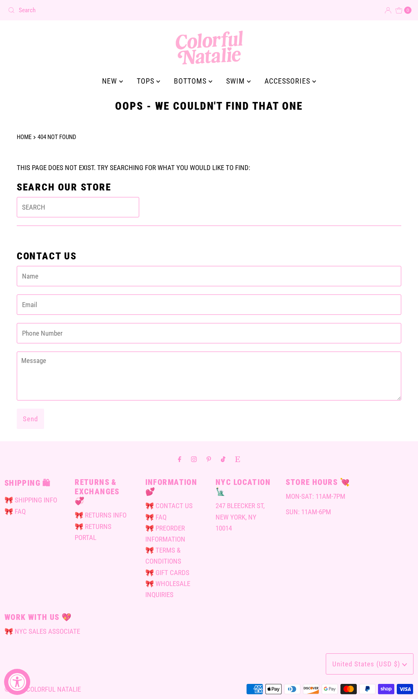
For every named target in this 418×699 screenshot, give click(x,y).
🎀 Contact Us (169, 506)
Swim (236, 81)
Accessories (288, 81)
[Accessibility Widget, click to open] (17, 682)
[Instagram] (194, 459)
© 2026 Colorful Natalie (42, 689)
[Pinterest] (209, 459)
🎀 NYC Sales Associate (42, 631)
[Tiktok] (223, 459)
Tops (146, 81)
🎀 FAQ (15, 511)
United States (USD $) (367, 664)
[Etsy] (237, 459)
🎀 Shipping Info (30, 500)
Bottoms (191, 81)
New (110, 81)
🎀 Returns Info (101, 515)
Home (24, 137)
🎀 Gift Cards (167, 572)
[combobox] (105, 10)
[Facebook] (179, 459)
